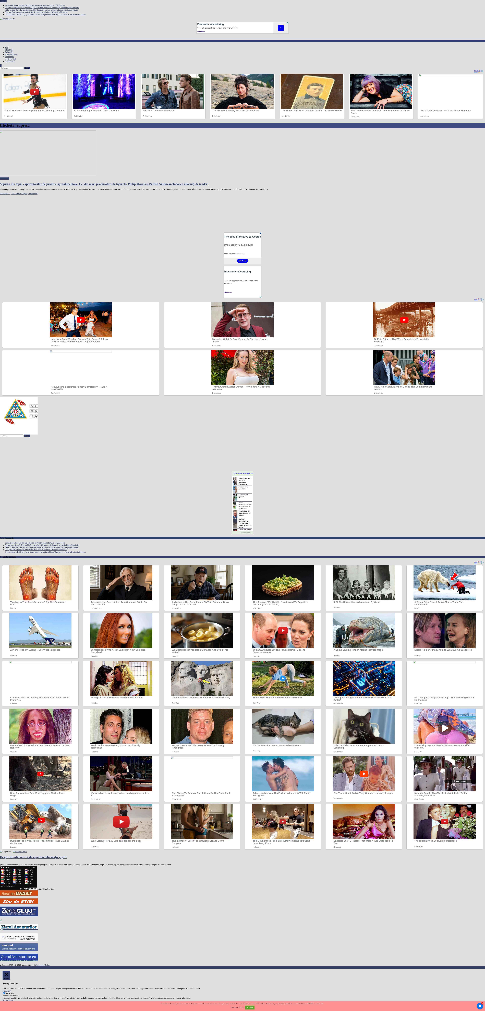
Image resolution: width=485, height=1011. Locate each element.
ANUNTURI (10, 59)
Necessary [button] (7, 991)
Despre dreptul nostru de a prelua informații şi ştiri (33, 857)
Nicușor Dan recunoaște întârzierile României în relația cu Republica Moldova (36, 12)
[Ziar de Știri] (19, 903)
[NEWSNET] (19, 950)
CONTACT (10, 61)
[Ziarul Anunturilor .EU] (19, 960)
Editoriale (9, 52)
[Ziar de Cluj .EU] (19, 916)
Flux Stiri (9, 50)
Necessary (10, 993)
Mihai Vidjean (21, 193)
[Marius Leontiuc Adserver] (19, 940)
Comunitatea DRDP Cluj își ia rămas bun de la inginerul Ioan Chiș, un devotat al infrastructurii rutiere (45, 14)
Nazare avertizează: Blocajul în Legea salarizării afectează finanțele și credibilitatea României (42, 8)
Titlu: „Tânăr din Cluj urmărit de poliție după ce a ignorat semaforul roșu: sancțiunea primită (41, 10)
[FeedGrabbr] (242, 532)
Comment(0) (33, 193)
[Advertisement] (76, 212)
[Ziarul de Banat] (19, 895)
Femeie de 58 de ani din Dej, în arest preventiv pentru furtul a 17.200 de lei (35, 5)
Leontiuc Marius (43, 965)
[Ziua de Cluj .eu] (1, 920)
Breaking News (11, 54)
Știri (6, 47)
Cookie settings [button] (237, 1007)
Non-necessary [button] (8, 1000)
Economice (9, 57)
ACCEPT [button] (250, 1007)
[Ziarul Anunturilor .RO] (19, 930)
